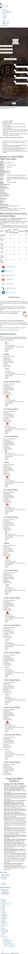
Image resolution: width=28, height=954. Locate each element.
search (22, 131)
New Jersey (4, 922)
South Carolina (5, 931)
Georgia (3, 906)
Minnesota (4, 918)
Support (4, 13)
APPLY (14, 103)
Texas (3, 934)
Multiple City (15, 43)
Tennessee (4, 932)
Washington (4, 937)
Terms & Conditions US (9, 944)
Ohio (3, 927)
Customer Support (4, 6)
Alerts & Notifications (7, 12)
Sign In (4, 9)
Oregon (3, 928)
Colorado (4, 902)
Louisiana (4, 912)
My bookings (6, 11)
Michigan (4, 916)
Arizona (3, 899)
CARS (4, 18)
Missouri (4, 919)
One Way (15, 41)
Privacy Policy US (8, 940)
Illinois (3, 909)
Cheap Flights (6, 874)
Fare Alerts (9, 308)
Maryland (4, 914)
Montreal (4, 883)
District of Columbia (6, 904)
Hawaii (3, 908)
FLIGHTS (5, 16)
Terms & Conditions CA (9, 946)
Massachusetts (5, 915)
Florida (3, 905)
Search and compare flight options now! (9, 330)
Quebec (3, 884)
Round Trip (15, 39)
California (4, 901)
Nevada (3, 921)
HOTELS (5, 17)
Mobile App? (14, 313)
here (18, 868)
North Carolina (5, 925)
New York (4, 924)
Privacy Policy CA (8, 942)
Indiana (3, 911)
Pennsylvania (5, 929)
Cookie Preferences (8, 943)
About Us (6, 939)
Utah (3, 935)
